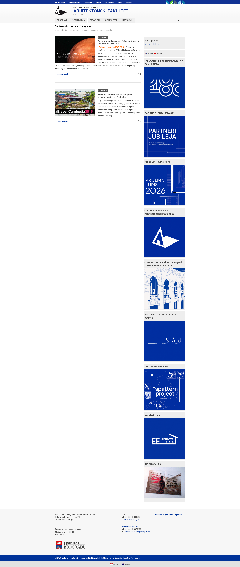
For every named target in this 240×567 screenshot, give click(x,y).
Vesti (101, 30)
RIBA (120, 2)
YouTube (171, 2)
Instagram (183, 2)
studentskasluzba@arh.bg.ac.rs (137, 532)
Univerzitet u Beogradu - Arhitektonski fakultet (72, 30)
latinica (156, 44)
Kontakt (129, 2)
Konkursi (103, 37)
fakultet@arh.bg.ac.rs (133, 520)
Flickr (175, 2)
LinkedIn (179, 2)
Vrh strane (178, 558)
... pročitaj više (61, 74)
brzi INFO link (60, 2)
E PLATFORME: (74, 2)
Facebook (167, 2)
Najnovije (94, 30)
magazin (108, 30)
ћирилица (148, 44)
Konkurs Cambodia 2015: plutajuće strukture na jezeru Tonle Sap (115, 95)
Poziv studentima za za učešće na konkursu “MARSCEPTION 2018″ (119, 42)
